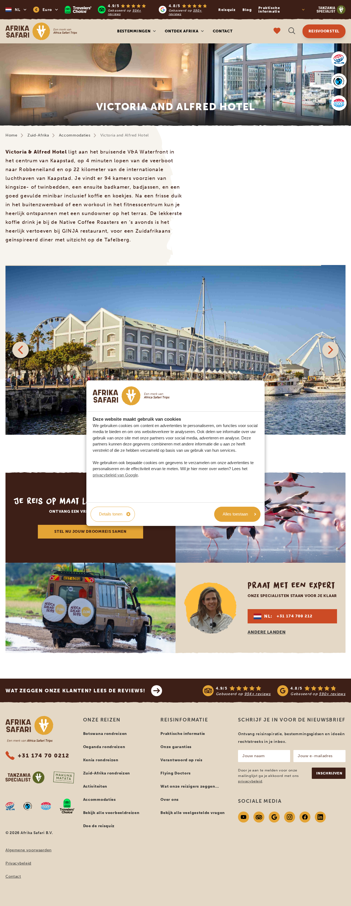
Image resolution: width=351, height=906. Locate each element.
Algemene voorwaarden (28, 850)
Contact (223, 31)
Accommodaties (74, 135)
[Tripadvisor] (258, 817)
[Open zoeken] (292, 31)
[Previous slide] (20, 350)
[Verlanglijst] (277, 31)
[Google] (274, 817)
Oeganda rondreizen (104, 747)
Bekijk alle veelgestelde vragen (192, 812)
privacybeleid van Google (115, 475)
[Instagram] (289, 817)
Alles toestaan (235, 514)
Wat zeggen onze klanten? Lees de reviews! (75, 691)
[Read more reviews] (139, 9)
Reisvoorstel (323, 31)
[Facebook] (304, 817)
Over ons (169, 799)
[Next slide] (330, 350)
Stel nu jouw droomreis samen (90, 531)
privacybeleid (250, 781)
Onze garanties (176, 747)
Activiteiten (95, 786)
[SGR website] (339, 59)
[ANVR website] (339, 103)
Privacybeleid (18, 863)
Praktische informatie (182, 733)
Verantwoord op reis (181, 760)
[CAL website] (339, 81)
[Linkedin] (320, 817)
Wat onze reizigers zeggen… (189, 786)
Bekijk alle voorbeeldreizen (111, 812)
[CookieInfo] (131, 395)
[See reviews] (274, 690)
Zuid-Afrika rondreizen (106, 773)
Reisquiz (227, 10)
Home (11, 135)
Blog (247, 10)
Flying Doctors (175, 773)
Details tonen (110, 514)
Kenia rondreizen (100, 760)
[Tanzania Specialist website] (24, 777)
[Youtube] (243, 817)
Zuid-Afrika (38, 135)
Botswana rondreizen (105, 733)
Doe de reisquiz (99, 826)
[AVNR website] (46, 806)
